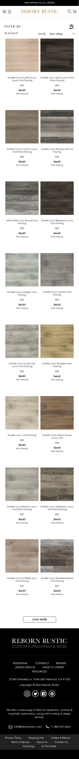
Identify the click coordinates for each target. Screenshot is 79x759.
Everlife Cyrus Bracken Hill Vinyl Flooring (57, 150)
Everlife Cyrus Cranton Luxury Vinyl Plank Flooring (22, 150)
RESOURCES (39, 671)
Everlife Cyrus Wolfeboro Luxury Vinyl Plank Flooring (57, 508)
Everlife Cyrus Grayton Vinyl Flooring (57, 293)
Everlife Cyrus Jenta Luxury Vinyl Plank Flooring (57, 79)
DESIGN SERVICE (25, 667)
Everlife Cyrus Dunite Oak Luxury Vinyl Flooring (22, 365)
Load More (39, 619)
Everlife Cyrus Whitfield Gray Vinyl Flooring (22, 579)
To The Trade (49, 746)
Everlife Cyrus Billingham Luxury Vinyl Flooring (57, 222)
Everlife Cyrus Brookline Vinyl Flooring (57, 365)
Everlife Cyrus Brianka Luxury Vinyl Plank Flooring (22, 508)
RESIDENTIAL (20, 663)
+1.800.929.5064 (60, 726)
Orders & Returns (60, 737)
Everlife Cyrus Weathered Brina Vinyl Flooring (57, 579)
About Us (42, 742)
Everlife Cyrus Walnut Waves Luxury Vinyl (57, 436)
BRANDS (61, 663)
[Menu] (4, 11)
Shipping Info (36, 737)
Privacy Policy (13, 737)
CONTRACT (42, 663)
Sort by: (42, 33)
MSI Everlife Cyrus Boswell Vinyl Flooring (22, 222)
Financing (28, 746)
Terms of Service (20, 742)
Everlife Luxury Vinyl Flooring (22, 435)
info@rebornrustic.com (28, 726)
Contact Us (61, 742)
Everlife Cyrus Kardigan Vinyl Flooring (22, 293)
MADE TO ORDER (53, 667)
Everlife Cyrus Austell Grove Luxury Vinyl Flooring (22, 79)
